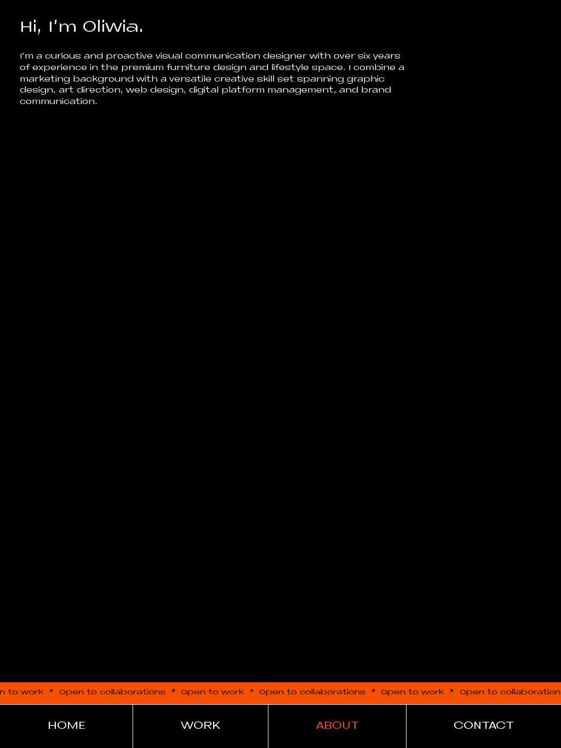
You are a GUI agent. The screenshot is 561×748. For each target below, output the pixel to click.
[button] (484, 726)
